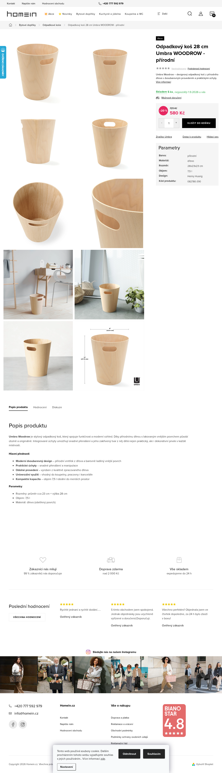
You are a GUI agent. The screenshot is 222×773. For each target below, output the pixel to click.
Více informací (163, 82)
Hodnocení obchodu (53, 3)
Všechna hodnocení (27, 617)
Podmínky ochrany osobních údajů (129, 736)
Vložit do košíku (198, 123)
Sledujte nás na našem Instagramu (114, 652)
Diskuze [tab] (57, 407)
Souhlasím (154, 754)
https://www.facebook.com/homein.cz (13, 724)
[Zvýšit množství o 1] (176, 123)
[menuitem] (49, 14)
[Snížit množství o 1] (162, 123)
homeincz (23, 724)
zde (103, 759)
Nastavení (66, 767)
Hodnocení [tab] (40, 407)
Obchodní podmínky (122, 730)
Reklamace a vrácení (122, 724)
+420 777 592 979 (28, 705)
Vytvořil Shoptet (204, 764)
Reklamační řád (119, 743)
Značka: (164, 136)
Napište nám (28, 3)
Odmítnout (129, 754)
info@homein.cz (26, 713)
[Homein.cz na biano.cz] (174, 720)
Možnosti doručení (171, 97)
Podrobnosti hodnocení (199, 68)
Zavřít (175, 135)
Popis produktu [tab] (18, 407)
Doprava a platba (120, 717)
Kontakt (11, 3)
